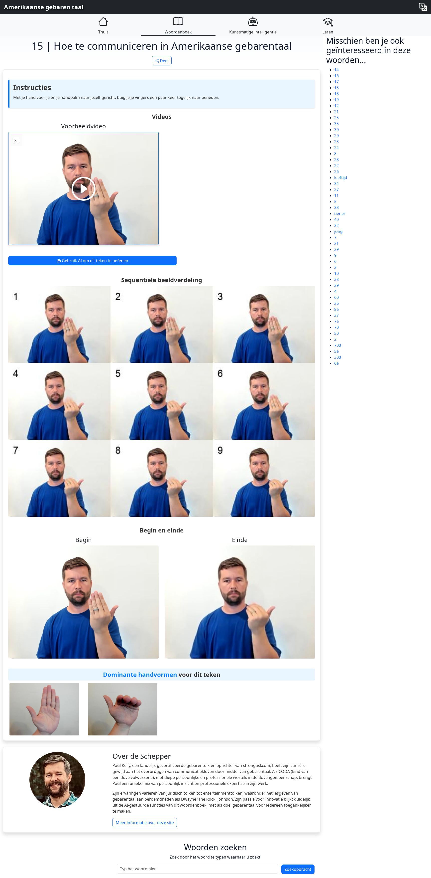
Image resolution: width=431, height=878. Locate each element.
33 (336, 207)
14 (336, 69)
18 (336, 93)
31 (336, 243)
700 (337, 345)
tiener (339, 213)
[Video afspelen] (83, 188)
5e (336, 351)
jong (338, 231)
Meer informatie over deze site (145, 822)
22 (336, 165)
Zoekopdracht (298, 869)
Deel (163, 60)
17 (336, 81)
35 (336, 123)
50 (336, 333)
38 (336, 279)
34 (336, 183)
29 (336, 249)
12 (336, 105)
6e (336, 363)
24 (336, 147)
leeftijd (340, 177)
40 (336, 219)
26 (336, 171)
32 (336, 225)
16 (336, 75)
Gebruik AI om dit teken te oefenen (94, 260)
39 (336, 285)
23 (336, 141)
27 (336, 189)
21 (336, 111)
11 (336, 195)
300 (337, 357)
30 (336, 129)
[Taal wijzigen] (423, 7)
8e (336, 309)
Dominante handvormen (140, 674)
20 (336, 135)
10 (336, 273)
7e (336, 321)
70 (336, 327)
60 (336, 297)
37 (336, 315)
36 (336, 303)
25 (336, 117)
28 (336, 159)
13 (336, 87)
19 (336, 99)
